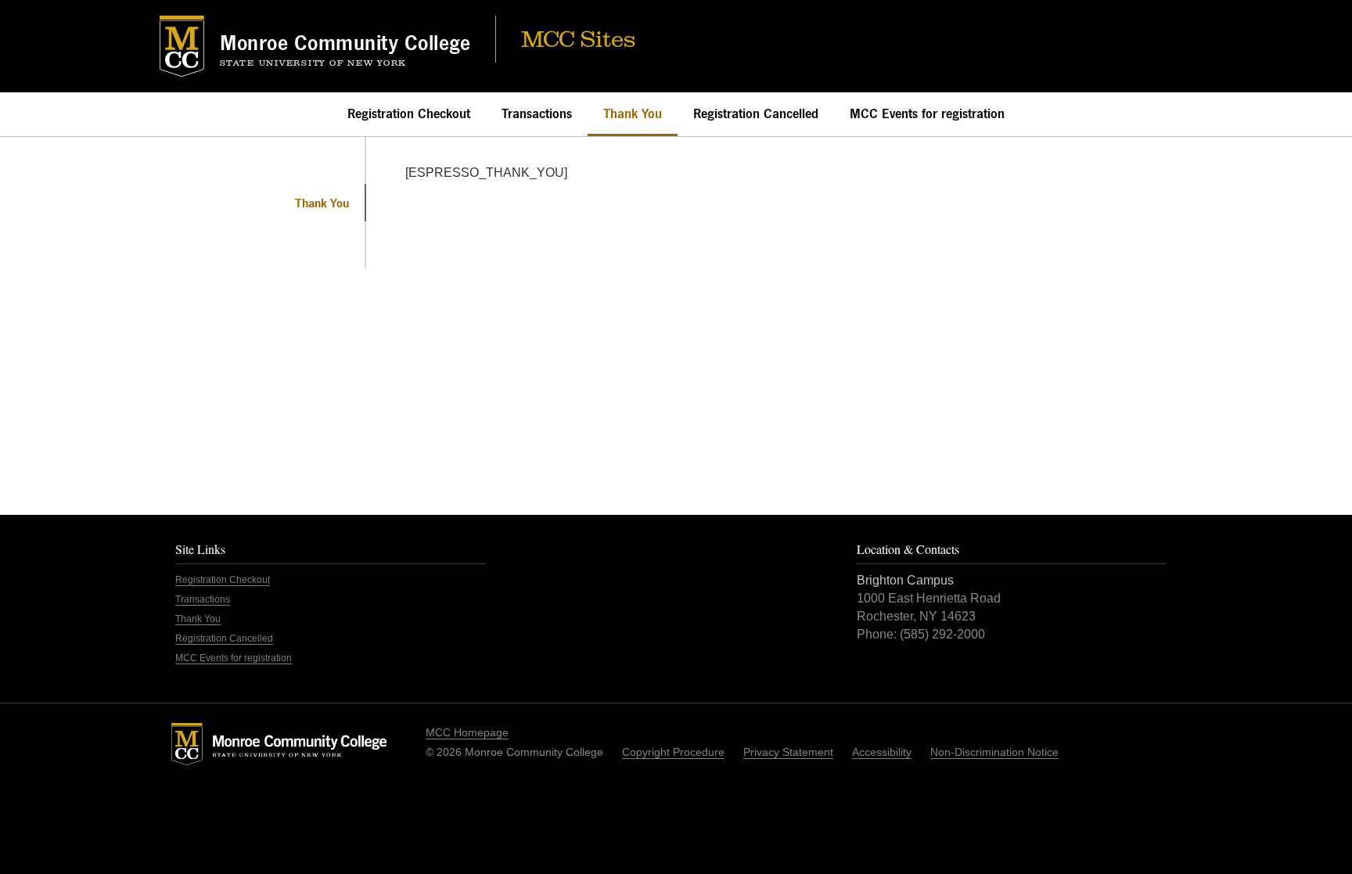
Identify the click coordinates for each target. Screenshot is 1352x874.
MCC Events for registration (927, 113)
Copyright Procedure (673, 752)
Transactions (537, 113)
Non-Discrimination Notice (994, 752)
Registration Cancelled (755, 113)
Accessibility (882, 752)
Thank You (632, 113)
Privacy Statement (788, 752)
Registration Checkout (408, 113)
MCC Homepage (467, 732)
